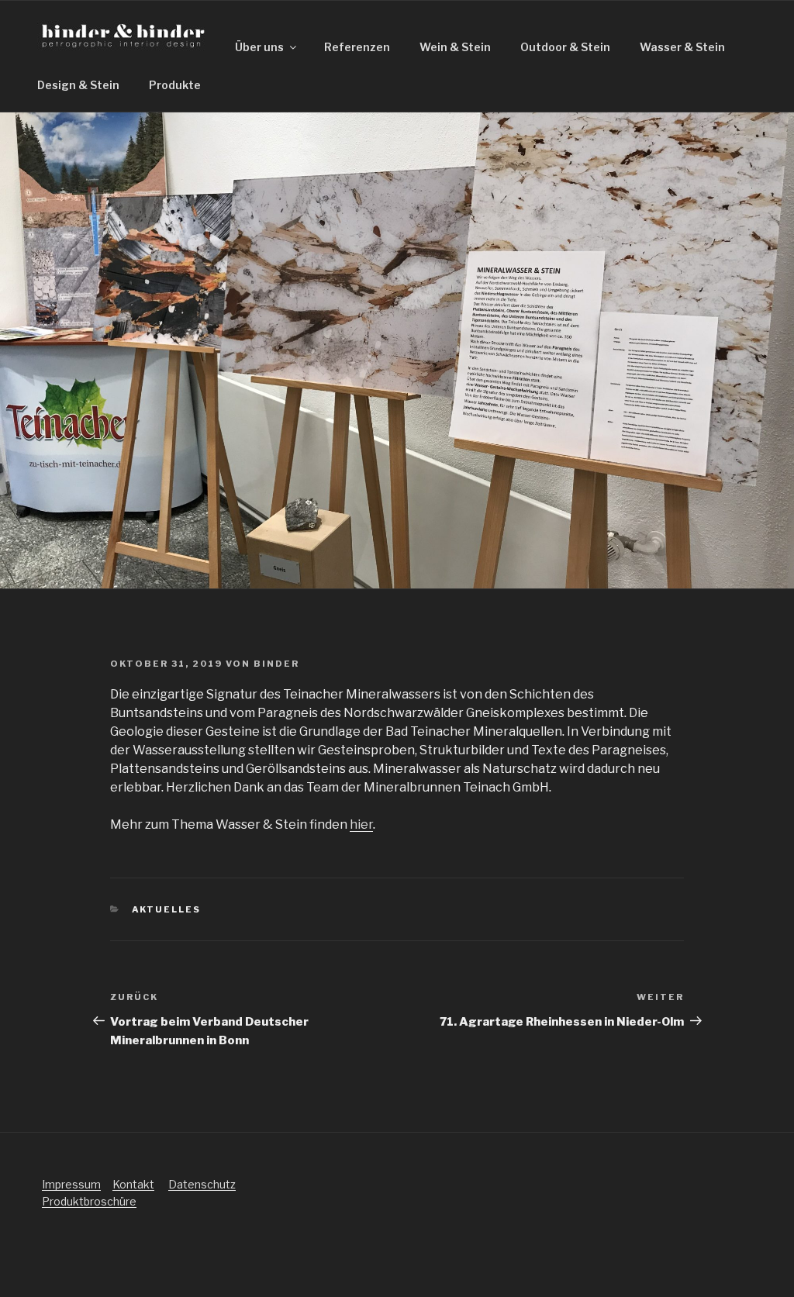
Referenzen (357, 46)
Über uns (259, 46)
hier (361, 824)
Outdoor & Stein (565, 46)
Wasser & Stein (682, 46)
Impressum (71, 1184)
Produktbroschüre (89, 1201)
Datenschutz (202, 1184)
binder (276, 663)
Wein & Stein (455, 46)
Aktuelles (167, 909)
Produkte (175, 84)
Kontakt (133, 1184)
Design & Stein (78, 84)
